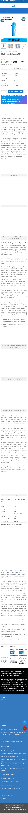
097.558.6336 (10, 738)
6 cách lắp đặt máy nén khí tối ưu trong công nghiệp (12, 769)
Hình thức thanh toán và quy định (9, 781)
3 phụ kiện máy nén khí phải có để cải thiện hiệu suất (13, 760)
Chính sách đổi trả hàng (7, 791)
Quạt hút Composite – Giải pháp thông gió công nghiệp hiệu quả (13, 764)
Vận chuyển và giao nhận (7, 778)
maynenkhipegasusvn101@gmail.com (14, 741)
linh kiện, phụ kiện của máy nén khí (14, 572)
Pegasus (6, 129)
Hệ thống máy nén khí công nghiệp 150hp (4, 660)
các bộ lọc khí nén (12, 639)
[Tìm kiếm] (4, 5)
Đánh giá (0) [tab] (4, 115)
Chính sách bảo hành (6, 785)
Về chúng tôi (4, 798)
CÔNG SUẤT (20, 9)
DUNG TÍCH (13, 9)
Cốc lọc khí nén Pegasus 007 (13, 659)
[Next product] (2, 59)
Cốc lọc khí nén (12, 51)
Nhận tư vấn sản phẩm (7, 795)
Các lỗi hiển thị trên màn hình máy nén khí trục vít (13, 753)
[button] (2, 5)
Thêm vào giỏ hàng (15, 91)
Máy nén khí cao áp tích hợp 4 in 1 (10, 756)
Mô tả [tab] (2, 112)
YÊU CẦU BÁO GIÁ (4, 664)
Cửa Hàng (7, 9)
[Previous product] (5, 59)
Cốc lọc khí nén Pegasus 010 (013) (22, 660)
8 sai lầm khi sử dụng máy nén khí (9, 751)
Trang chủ (4, 51)
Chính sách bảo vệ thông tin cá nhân (10, 788)
